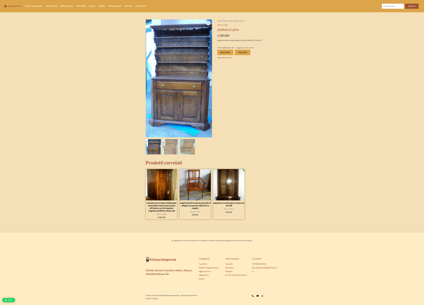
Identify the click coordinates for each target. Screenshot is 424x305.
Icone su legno (114, 6)
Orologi (128, 6)
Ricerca (411, 6)
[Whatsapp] (262, 296)
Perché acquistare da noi (235, 275)
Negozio (229, 271)
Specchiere (81, 6)
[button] (8, 300)
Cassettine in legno (33, 6)
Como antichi (51, 6)
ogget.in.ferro (205, 271)
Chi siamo (229, 267)
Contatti (229, 264)
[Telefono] (253, 296)
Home (219, 21)
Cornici (101, 6)
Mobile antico (67, 6)
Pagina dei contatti (224, 57)
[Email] (258, 296)
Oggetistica (140, 6)
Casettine (203, 264)
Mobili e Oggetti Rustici (209, 267)
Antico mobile (228, 21)
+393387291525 (259, 264)
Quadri (92, 6)
